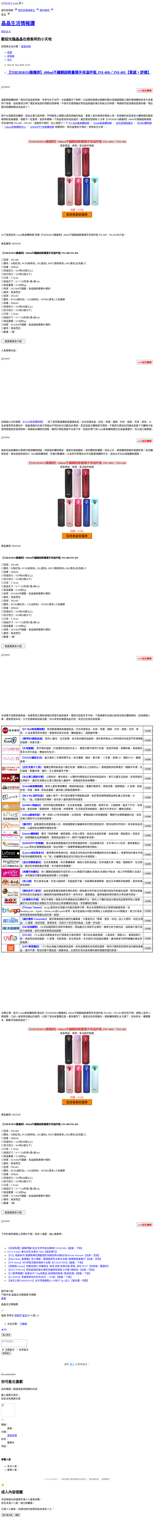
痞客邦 (18, 1315)
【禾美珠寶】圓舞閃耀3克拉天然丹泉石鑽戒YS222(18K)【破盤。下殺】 (45, 1248)
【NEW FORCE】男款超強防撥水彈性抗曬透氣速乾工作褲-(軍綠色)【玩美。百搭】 (51, 1270)
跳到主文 (6, 31)
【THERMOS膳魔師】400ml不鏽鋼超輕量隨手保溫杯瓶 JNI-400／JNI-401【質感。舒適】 (79, 72)
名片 (9, 59)
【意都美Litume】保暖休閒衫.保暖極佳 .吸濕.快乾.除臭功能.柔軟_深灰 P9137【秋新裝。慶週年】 (58, 1266)
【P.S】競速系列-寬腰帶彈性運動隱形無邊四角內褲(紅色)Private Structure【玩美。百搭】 (53, 1255)
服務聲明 (105, 1479)
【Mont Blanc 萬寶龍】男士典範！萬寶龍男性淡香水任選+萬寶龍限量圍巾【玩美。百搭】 (54, 1259)
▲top (4, 1329)
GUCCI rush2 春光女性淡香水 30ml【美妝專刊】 (32, 1251)
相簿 (9, 52)
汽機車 (23, 1324)
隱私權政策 (94, 1479)
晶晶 (3, 1298)
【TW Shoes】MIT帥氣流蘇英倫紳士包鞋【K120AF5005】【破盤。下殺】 (45, 1262)
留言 (24, 1315)
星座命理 (26, 46)
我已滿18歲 (7, 1515)
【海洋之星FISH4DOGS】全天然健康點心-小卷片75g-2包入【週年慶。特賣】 (48, 1280)
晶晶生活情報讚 (18, 23)
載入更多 (6, 1335)
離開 (17, 1515)
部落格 (10, 56)
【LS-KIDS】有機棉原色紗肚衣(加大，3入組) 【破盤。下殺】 (40, 1277)
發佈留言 (6, 1353)
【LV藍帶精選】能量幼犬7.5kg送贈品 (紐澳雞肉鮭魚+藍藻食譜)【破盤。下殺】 (49, 1273)
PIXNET (54, 1479)
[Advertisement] (77, 393)
